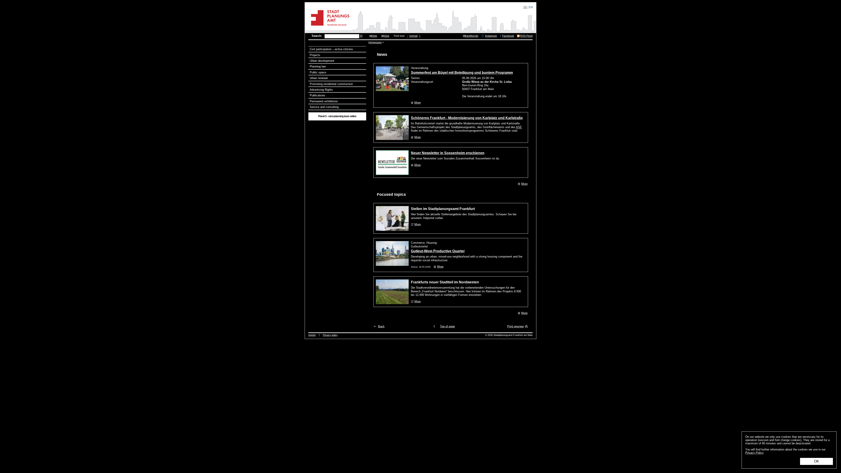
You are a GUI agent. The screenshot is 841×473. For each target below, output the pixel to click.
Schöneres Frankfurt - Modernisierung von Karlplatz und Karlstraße (467, 118)
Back (381, 326)
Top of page (447, 326)
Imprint (312, 335)
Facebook (508, 35)
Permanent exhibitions (324, 101)
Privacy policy (330, 335)
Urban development (322, 60)
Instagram (491, 35)
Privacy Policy (754, 452)
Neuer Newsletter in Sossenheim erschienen (447, 153)
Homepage (375, 42)
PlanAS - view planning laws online (337, 116)
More (417, 102)
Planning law (318, 66)
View (386, 35)
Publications (317, 95)
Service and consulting (324, 107)
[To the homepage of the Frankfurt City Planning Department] (328, 27)
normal (413, 35)
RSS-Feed (526, 35)
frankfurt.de (471, 35)
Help (374, 35)
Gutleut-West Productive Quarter (438, 251)
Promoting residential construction (331, 84)
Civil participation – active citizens (331, 49)
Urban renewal (319, 78)
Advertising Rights (321, 89)
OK (816, 461)
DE (525, 7)
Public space (318, 72)
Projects (315, 55)
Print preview (515, 326)
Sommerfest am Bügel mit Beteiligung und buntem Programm (462, 72)
